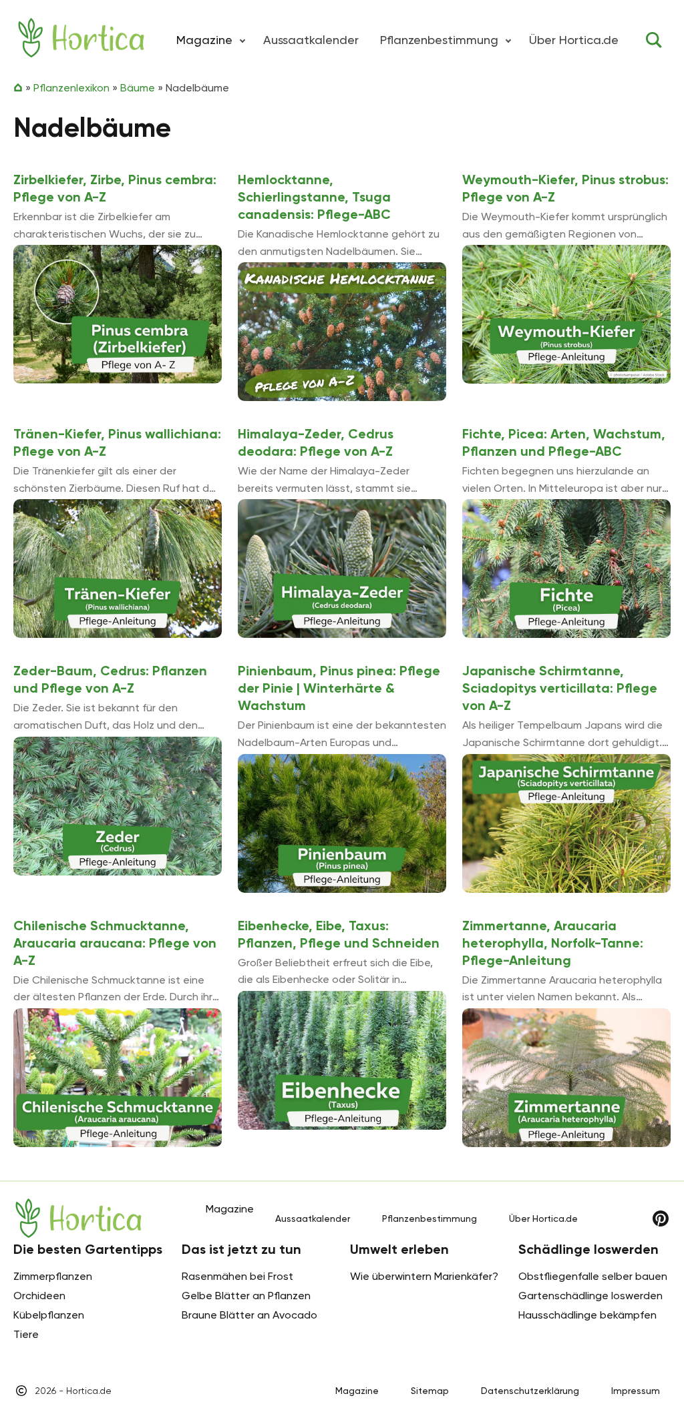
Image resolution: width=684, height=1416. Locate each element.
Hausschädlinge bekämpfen (587, 1315)
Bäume (137, 87)
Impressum (635, 1390)
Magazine (357, 1390)
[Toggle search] (654, 40)
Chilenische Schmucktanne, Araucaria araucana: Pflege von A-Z (114, 943)
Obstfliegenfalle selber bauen (592, 1276)
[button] (242, 40)
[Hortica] (81, 37)
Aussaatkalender (311, 40)
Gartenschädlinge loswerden (590, 1295)
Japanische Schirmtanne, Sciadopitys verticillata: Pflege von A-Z (559, 688)
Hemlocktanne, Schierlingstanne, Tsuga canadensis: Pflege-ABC (314, 196)
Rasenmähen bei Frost (237, 1276)
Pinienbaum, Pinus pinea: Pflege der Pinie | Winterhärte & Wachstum (339, 688)
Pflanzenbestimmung (439, 40)
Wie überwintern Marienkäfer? (424, 1276)
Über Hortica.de (574, 40)
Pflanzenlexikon (71, 87)
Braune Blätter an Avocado (249, 1315)
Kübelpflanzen (48, 1315)
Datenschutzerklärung (530, 1390)
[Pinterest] (661, 1218)
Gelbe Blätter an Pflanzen (246, 1295)
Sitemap (430, 1390)
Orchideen (39, 1295)
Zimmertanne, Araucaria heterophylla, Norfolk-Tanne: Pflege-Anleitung (552, 943)
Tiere (26, 1334)
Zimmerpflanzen (52, 1276)
